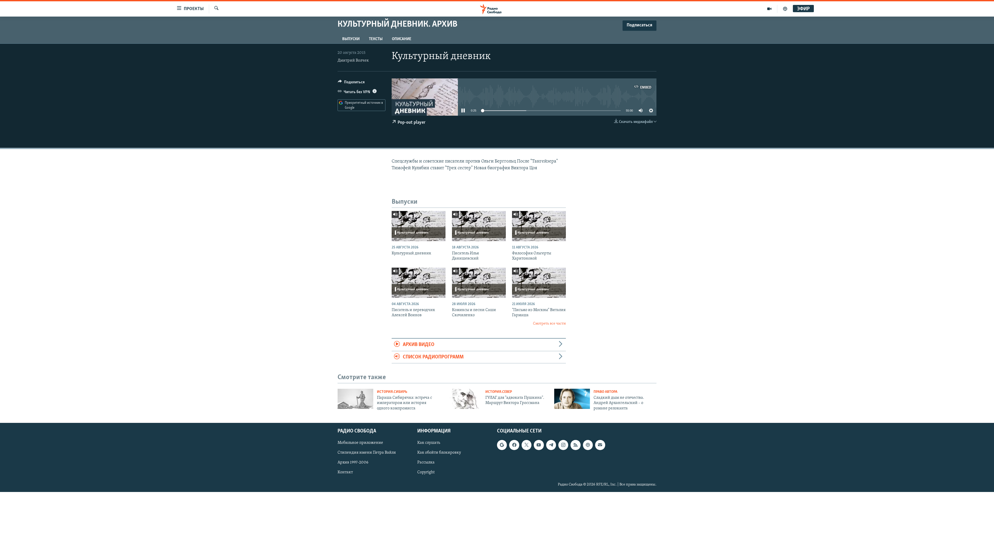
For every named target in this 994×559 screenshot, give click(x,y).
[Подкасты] (588, 445)
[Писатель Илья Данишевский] (479, 226)
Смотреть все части (549, 324)
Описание (401, 39)
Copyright (426, 472)
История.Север (498, 392)
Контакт (345, 472)
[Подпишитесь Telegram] (551, 445)
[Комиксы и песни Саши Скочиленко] (479, 283)
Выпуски (351, 39)
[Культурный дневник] (418, 226)
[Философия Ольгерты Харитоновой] (539, 226)
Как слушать (428, 443)
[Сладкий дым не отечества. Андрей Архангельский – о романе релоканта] (572, 399)
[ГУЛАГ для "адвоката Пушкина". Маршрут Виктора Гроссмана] (464, 399)
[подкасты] (785, 9)
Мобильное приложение (360, 443)
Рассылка (426, 463)
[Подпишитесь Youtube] (539, 445)
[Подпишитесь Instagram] (563, 445)
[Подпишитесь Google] (502, 445)
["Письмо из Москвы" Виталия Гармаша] (539, 283)
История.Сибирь (392, 392)
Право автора (605, 392)
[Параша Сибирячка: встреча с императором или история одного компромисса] (355, 399)
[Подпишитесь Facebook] (514, 445)
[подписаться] (600, 445)
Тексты (376, 39)
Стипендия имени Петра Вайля (367, 453)
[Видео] (769, 9)
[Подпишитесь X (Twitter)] (526, 445)
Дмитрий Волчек (353, 60)
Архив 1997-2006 (353, 463)
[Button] (351, 83)
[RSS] (575, 445)
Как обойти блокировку (439, 453)
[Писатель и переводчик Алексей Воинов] (418, 283)
